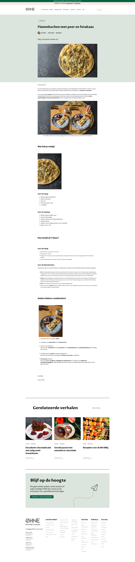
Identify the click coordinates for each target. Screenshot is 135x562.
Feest (73, 534)
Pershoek (83, 551)
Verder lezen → (30, 458)
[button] (45, 10)
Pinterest (103, 530)
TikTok (102, 537)
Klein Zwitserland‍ (94, 543)
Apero (61, 534)
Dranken (62, 537)
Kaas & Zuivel (49, 532)
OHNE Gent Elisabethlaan (94, 530)
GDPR (102, 544)
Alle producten (50, 522)
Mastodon (103, 532)
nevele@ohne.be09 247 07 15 (29, 539)
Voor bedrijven (83, 537)
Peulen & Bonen (64, 522)
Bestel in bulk (74, 539)
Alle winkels (94, 522)
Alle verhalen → (97, 408)
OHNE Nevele (94, 537)
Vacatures (83, 544)
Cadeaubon (75, 536)
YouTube (103, 539)
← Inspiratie (41, 20)
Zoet (47, 537)
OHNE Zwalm (94, 540)
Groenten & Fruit (50, 525)
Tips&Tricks (84, 534)
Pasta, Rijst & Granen (51, 534)
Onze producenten (84, 526)
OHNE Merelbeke (94, 534)
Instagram (103, 527)
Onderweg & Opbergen (75, 530)
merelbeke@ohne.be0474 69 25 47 (30, 549)
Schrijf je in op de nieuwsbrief (42, 497)
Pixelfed (103, 534)
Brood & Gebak (50, 530)
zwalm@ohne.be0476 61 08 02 (29, 534)
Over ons (83, 522)
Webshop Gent (58, 9)
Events (83, 547)
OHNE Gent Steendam (94, 526)
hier (29, 529)
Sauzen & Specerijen (62, 531)
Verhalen (83, 531)
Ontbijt (47, 527)
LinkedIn (103, 525)
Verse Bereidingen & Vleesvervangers (64, 526)
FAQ (83, 9)
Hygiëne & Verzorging (74, 520)
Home (102, 547)
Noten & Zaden (64, 520)
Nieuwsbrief (104, 541)
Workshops (66, 9)
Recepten (83, 529)
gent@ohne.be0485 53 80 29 (29, 544)
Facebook (103, 522)
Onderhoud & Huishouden (75, 525)
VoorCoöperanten (84, 541)
